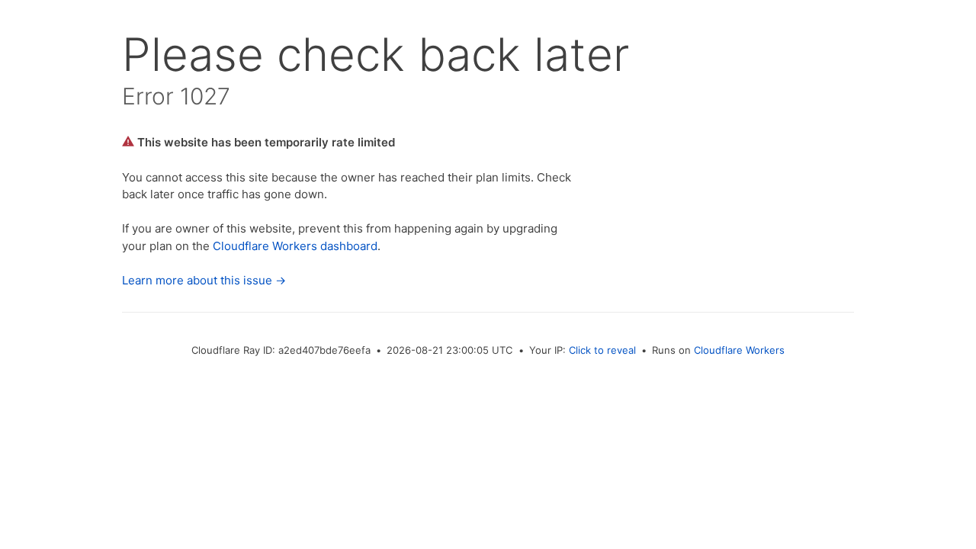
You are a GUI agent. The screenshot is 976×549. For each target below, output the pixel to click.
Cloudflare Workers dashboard (295, 246)
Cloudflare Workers (739, 350)
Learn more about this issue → (204, 280)
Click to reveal (602, 350)
